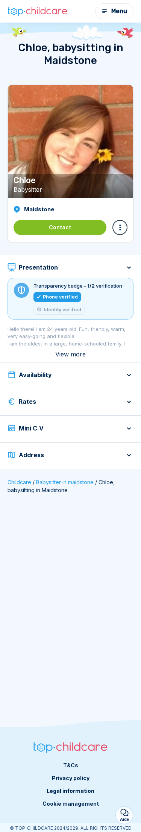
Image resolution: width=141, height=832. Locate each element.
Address (31, 455)
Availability (35, 375)
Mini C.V (31, 428)
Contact (60, 227)
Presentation (38, 267)
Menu (119, 11)
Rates (27, 401)
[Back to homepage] (38, 11)
